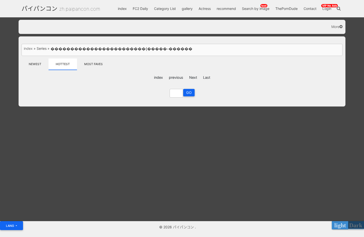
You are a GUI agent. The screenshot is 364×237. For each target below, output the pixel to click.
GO (189, 92)
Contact (310, 8)
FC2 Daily (140, 8)
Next (193, 77)
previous (176, 77)
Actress (205, 8)
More (335, 27)
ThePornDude (286, 8)
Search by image (255, 8)
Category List (165, 8)
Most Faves (93, 64)
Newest (35, 64)
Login (326, 8)
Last (206, 77)
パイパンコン (39, 8)
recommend (226, 8)
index (122, 8)
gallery (187, 8)
